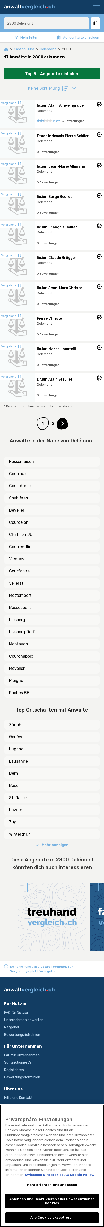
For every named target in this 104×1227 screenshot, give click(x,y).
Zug (13, 822)
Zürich (15, 724)
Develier (16, 510)
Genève (16, 736)
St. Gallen (18, 797)
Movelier (17, 668)
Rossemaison (21, 461)
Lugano (16, 749)
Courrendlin (20, 546)
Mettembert (20, 595)
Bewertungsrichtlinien (22, 1035)
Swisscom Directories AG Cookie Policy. (59, 1175)
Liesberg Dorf (22, 631)
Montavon (18, 644)
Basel (14, 785)
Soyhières (18, 498)
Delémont (48, 49)
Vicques (16, 558)
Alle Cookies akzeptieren (52, 1217)
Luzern (15, 809)
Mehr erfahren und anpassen (52, 1185)
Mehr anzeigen (55, 845)
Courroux (18, 473)
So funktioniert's (18, 1062)
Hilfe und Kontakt (18, 1098)
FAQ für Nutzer (16, 1013)
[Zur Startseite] (31, 7)
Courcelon (19, 522)
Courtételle (20, 485)
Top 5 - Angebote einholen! (52, 73)
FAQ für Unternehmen (22, 1055)
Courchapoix (21, 656)
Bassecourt (20, 607)
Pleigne (16, 680)
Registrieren (14, 1070)
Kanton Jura (24, 49)
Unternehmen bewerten (23, 1020)
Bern (13, 773)
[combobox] (46, 23)
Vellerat (16, 583)
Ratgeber (11, 1027)
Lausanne (18, 761)
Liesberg (17, 619)
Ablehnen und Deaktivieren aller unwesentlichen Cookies (52, 1201)
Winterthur (19, 834)
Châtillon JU (21, 534)
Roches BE (19, 692)
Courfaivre (19, 571)
